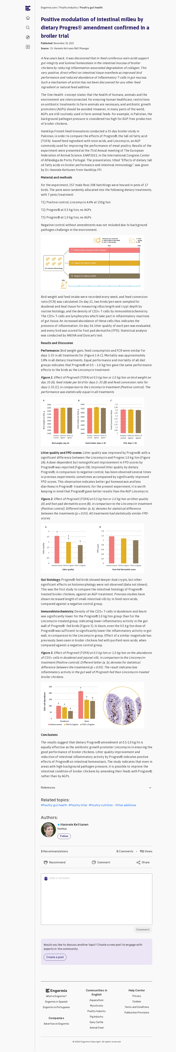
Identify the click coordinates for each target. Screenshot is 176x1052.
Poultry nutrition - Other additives (113, 805)
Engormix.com (49, 7)
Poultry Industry (68, 7)
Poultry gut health (91, 7)
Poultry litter (78, 805)
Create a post (55, 957)
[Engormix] (28, 8)
